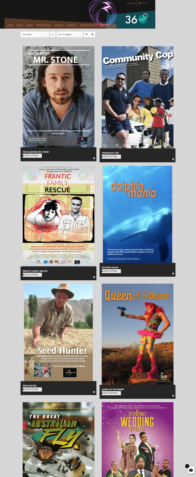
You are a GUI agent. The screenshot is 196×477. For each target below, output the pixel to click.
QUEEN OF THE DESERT (113, 389)
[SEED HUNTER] (58, 332)
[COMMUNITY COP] (137, 97)
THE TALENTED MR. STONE (36, 151)
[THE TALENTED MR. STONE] (58, 96)
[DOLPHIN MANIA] (137, 214)
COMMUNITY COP (110, 152)
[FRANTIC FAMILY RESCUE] (58, 216)
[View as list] (92, 34)
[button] (102, 25)
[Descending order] (53, 34)
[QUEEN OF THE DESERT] (137, 334)
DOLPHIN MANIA (110, 267)
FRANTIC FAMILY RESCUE (35, 271)
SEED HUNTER (29, 385)
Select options (31, 155)
